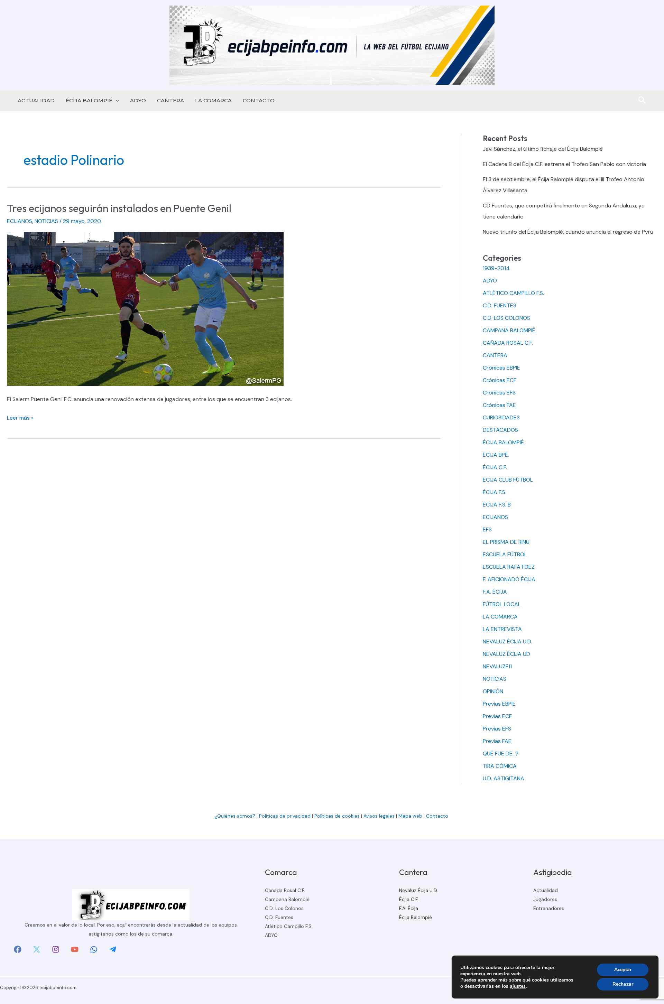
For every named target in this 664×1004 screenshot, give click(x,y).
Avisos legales (379, 816)
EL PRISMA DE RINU (506, 542)
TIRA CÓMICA (500, 766)
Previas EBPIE (499, 703)
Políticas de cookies (337, 816)
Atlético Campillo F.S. (289, 926)
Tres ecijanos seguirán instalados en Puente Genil (119, 208)
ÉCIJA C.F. (495, 467)
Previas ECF (497, 716)
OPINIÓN (493, 691)
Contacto (438, 816)
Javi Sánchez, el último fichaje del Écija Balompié (543, 148)
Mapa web (410, 816)
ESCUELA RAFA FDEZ (509, 566)
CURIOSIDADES (501, 417)
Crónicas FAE (499, 405)
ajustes (518, 986)
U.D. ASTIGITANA (503, 778)
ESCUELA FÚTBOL (505, 554)
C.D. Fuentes (279, 917)
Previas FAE (497, 741)
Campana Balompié (287, 899)
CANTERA (170, 100)
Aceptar (622, 969)
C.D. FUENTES (499, 305)
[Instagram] (55, 949)
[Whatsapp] (94, 949)
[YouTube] (75, 949)
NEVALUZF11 (497, 666)
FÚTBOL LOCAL (502, 604)
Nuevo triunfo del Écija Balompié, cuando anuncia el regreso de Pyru (568, 231)
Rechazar (622, 984)
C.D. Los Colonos (284, 908)
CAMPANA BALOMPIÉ (509, 330)
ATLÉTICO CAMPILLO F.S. (513, 293)
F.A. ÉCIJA (495, 591)
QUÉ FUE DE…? (500, 753)
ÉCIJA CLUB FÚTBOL (508, 479)
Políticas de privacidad (285, 816)
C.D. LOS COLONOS (506, 318)
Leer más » (20, 418)
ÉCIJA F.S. (494, 492)
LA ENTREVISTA (502, 629)
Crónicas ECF (499, 380)
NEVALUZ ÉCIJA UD (506, 654)
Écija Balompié (415, 917)
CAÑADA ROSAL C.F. (508, 342)
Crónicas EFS (499, 392)
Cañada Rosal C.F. (285, 890)
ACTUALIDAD (36, 100)
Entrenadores (548, 908)
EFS (487, 529)
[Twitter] (36, 949)
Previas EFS (497, 728)
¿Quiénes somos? (235, 816)
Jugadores (545, 899)
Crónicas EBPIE (501, 367)
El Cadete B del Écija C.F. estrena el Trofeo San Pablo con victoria (564, 164)
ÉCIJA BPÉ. (496, 454)
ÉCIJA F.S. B (497, 504)
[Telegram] (113, 949)
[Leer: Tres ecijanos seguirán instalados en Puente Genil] (145, 308)
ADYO (138, 100)
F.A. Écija (408, 908)
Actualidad (545, 890)
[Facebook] (17, 949)
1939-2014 (496, 268)
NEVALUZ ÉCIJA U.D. (507, 641)
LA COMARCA (213, 100)
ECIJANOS (19, 221)
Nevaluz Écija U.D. (418, 890)
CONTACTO (259, 100)
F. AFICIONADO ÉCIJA (509, 579)
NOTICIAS (46, 221)
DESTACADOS (500, 430)
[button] (115, 100)
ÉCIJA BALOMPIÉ (89, 100)
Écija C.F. (408, 899)
